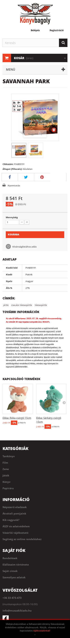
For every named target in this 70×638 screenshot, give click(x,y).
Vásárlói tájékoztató (15, 532)
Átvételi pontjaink (14, 513)
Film (5, 462)
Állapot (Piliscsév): (12, 168)
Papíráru (8, 488)
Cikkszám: (8, 164)
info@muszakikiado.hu (17, 610)
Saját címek (10, 571)
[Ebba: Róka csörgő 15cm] (18, 399)
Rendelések (10, 558)
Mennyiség (12, 217)
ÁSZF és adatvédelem (16, 526)
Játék (5, 305)
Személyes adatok (14, 577)
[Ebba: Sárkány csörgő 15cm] (51, 399)
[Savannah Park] (18, 150)
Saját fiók (14, 550)
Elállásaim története (16, 564)
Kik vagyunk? (11, 520)
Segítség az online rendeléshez (22, 539)
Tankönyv (9, 456)
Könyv (7, 482)
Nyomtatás (14, 185)
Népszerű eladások (15, 507)
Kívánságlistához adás (24, 246)
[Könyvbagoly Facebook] (35, 618)
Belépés (35, 30)
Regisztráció (57, 30)
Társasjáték (41, 305)
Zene (6, 469)
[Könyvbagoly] (35, 14)
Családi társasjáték (21, 305)
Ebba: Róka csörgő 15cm (17, 417)
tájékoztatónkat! (41, 630)
